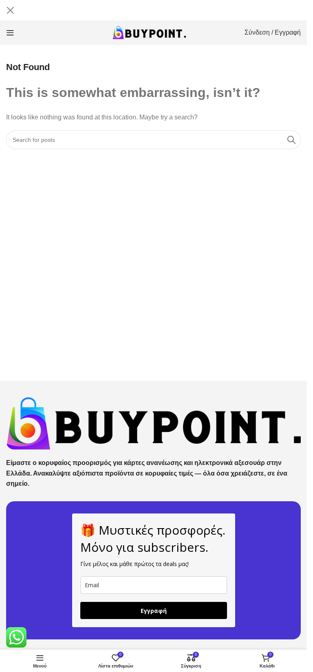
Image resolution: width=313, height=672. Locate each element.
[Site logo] (149, 32)
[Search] (291, 139)
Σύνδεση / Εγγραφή (273, 32)
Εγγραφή (154, 611)
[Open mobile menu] (10, 32)
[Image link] (153, 422)
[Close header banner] (10, 10)
